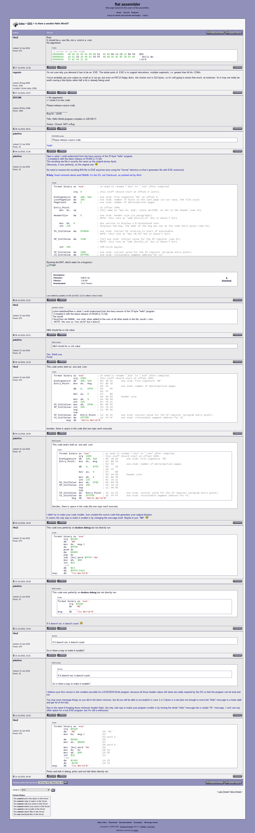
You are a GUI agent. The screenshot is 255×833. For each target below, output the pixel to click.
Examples (138, 822)
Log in (145, 15)
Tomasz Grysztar (126, 827)
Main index (102, 822)
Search (126, 12)
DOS (30, 23)
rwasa (135, 830)
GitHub (143, 827)
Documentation (125, 822)
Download (113, 822)
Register (135, 12)
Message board (151, 822)
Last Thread (223, 792)
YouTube (151, 827)
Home (119, 12)
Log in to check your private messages (124, 15)
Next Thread (236, 792)
